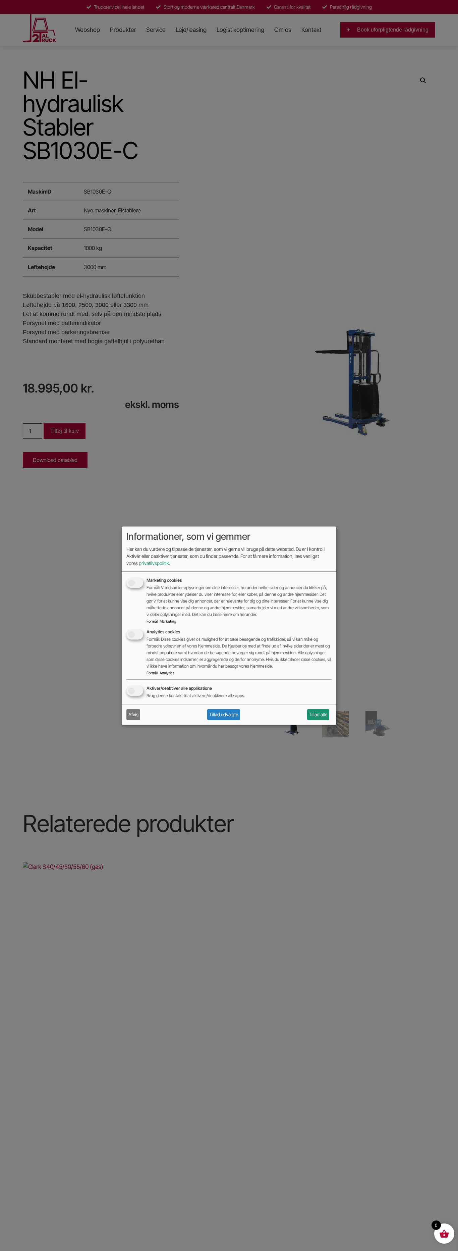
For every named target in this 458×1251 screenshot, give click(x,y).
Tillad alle (318, 714)
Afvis (133, 714)
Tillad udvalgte (223, 714)
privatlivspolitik (154, 563)
